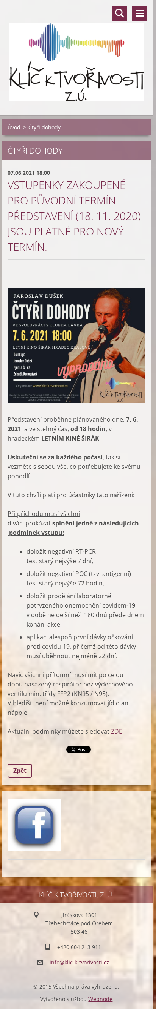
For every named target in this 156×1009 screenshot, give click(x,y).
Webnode (100, 999)
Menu (139, 13)
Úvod (14, 127)
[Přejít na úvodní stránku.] (76, 53)
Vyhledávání (119, 13)
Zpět (20, 770)
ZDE (116, 731)
